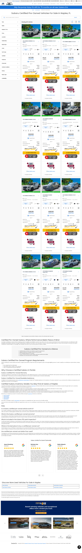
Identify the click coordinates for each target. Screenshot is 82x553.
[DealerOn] (14, 543)
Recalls (36, 543)
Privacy (33, 543)
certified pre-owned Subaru (23, 380)
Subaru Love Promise (77, 3)
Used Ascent (6, 398)
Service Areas (40, 543)
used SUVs (30, 393)
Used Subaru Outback (58, 487)
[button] (39, 31)
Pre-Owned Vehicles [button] (46, 3)
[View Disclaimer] (33, 54)
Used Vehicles (37, 9)
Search (75, 17)
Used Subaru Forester (6, 487)
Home (33, 9)
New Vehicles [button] (40, 3)
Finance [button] (58, 3)
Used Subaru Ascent (32, 485)
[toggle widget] (79, 547)
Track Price (32, 61)
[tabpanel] (18, 523)
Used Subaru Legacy (32, 487)
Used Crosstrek (6, 395)
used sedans (17, 400)
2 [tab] (41, 530)
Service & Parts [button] (62, 3)
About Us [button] (71, 3)
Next (77, 523)
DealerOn (26, 543)
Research (44, 543)
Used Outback (6, 397)
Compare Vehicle (28, 98)
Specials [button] (35, 3)
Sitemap (29, 543)
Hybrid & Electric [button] (53, 3)
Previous (5, 523)
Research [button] (67, 3)
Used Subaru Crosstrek (58, 485)
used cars (33, 385)
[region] (31, 68)
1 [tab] (40, 530)
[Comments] (38, 54)
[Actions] (38, 42)
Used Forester (6, 396)
